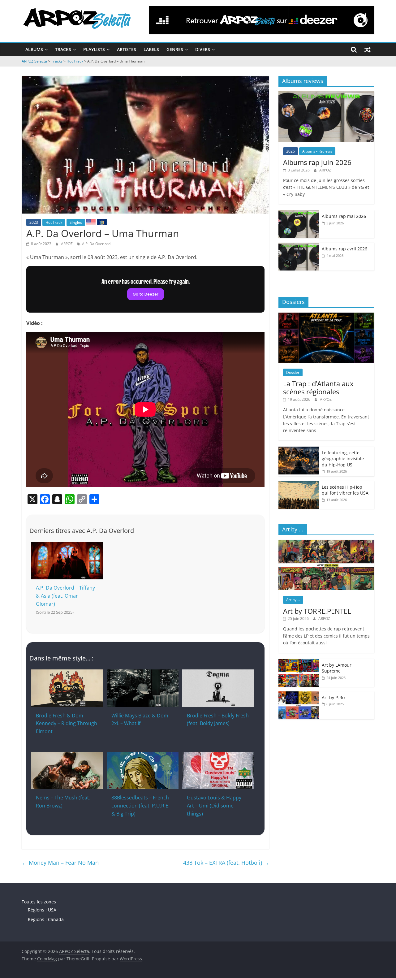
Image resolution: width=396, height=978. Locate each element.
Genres (174, 49)
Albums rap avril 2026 (344, 249)
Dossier (292, 372)
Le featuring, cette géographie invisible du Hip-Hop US (343, 459)
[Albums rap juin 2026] (326, 94)
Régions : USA (42, 910)
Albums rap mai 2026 (344, 216)
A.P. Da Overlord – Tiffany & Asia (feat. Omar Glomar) (65, 595)
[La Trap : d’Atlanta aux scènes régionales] (326, 316)
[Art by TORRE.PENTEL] (326, 543)
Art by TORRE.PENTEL (317, 611)
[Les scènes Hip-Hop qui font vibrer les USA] (298, 484)
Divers (202, 49)
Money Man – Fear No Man (60, 862)
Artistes (126, 49)
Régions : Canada (46, 919)
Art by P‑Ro (333, 697)
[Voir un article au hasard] (367, 49)
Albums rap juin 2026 (317, 162)
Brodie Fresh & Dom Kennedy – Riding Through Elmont (66, 723)
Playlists (94, 49)
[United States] (91, 222)
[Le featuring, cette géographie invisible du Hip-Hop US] (298, 450)
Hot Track (53, 222)
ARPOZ (67, 243)
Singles (76, 222)
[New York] (101, 222)
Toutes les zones (39, 902)
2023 (33, 222)
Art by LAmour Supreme (336, 668)
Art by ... (293, 599)
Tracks (63, 49)
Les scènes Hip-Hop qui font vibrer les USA (345, 490)
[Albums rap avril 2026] (298, 246)
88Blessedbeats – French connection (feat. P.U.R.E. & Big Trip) (140, 805)
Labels (151, 49)
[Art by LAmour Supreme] (298, 662)
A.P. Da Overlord (96, 243)
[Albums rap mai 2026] (298, 213)
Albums (34, 49)
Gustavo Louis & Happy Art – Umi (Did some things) (214, 805)
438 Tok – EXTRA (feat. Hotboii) (226, 862)
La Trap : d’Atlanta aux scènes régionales (318, 387)
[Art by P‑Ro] (298, 695)
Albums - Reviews (317, 151)
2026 (290, 151)
